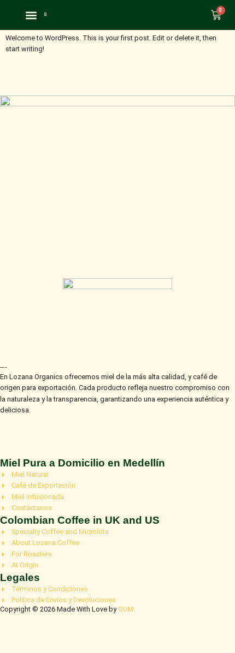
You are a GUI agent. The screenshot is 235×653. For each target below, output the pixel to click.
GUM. (126, 609)
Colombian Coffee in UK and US (80, 520)
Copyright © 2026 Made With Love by (59, 609)
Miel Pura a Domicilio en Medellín (82, 463)
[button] (31, 15)
